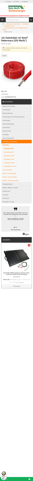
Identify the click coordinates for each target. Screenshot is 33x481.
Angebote (6, 240)
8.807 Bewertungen (15, 229)
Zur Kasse (8, 1)
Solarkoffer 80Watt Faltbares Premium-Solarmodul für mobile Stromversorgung (16, 273)
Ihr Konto (16, 1)
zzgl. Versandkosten (19, 282)
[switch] (3, 478)
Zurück (4, 55)
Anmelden (25, 1)
